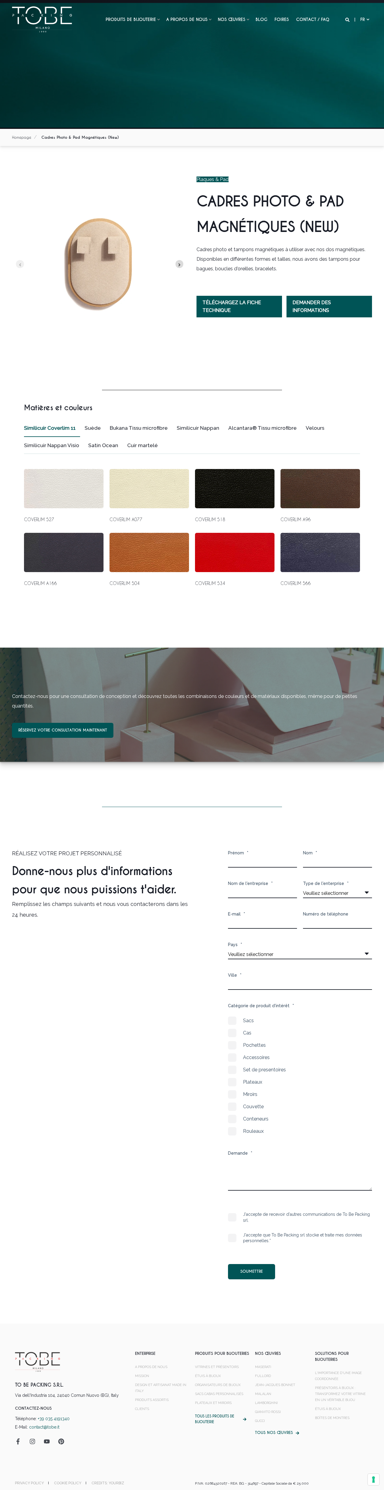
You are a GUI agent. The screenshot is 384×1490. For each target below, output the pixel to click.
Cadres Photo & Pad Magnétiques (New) (80, 137)
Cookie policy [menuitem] (67, 1483)
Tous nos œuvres (274, 1432)
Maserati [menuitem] (263, 1367)
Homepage (21, 137)
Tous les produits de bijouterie (214, 1419)
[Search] (348, 19)
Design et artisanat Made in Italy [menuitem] (160, 1388)
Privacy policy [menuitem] (29, 1483)
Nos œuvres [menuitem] (231, 19)
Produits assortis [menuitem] (152, 1400)
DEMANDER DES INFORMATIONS (311, 306)
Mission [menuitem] (142, 1376)
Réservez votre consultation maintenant (62, 730)
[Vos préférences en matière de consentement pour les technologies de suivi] (373, 1479)
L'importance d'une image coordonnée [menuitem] (338, 1376)
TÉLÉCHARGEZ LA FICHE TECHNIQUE (231, 306)
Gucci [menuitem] (260, 1421)
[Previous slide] (20, 264)
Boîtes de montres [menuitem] (332, 1418)
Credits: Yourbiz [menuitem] (108, 1483)
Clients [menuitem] (142, 1409)
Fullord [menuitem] (263, 1376)
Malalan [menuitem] (263, 1394)
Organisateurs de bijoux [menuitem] (218, 1385)
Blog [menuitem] (261, 19)
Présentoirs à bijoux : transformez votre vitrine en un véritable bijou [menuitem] (340, 1394)
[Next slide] (180, 264)
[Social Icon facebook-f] (20, 1441)
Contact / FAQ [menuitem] (312, 19)
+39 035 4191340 (54, 1418)
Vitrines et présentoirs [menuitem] (217, 1367)
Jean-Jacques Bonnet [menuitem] (275, 1385)
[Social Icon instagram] (32, 1441)
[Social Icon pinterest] (59, 1441)
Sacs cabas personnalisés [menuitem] (219, 1394)
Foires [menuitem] (281, 19)
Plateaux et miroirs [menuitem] (213, 1403)
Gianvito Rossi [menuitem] (268, 1412)
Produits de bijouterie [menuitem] (131, 19)
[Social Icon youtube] (47, 1441)
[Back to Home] (42, 19)
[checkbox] (300, 1075)
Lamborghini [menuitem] (266, 1403)
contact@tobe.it (44, 1427)
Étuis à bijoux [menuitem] (208, 1376)
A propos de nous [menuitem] (187, 19)
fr (362, 19)
